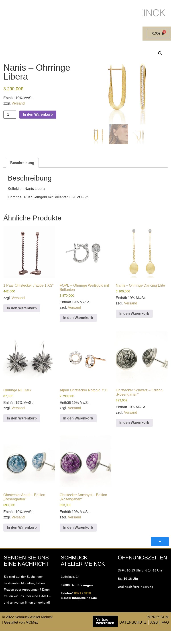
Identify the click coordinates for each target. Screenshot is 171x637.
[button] (160, 53)
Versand (18, 103)
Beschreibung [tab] (22, 163)
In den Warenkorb (38, 114)
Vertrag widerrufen (105, 621)
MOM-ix (32, 622)
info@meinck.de (84, 598)
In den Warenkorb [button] (22, 308)
